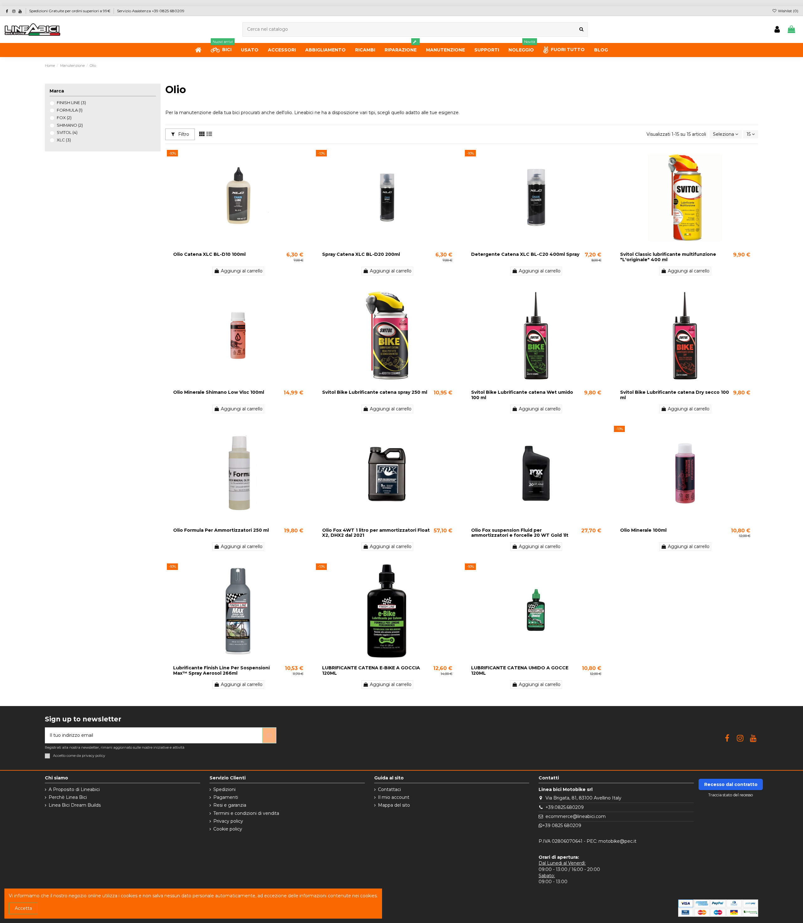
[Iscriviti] (269, 735)
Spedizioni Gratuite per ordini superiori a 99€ (70, 10)
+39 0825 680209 (561, 825)
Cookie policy (227, 829)
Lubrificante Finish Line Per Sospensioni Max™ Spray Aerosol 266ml (221, 670)
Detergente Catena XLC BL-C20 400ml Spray (525, 254)
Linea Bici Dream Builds (75, 805)
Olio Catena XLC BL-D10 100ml (209, 254)
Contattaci (389, 789)
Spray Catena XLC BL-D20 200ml (361, 254)
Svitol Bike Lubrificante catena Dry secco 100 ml (674, 394)
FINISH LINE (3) (71, 102)
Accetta (23, 908)
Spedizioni (224, 789)
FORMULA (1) (69, 110)
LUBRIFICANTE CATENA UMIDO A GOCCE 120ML (519, 670)
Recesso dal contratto (731, 784)
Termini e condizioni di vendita (246, 813)
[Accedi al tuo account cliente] (777, 29)
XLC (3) (64, 139)
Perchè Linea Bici (68, 797)
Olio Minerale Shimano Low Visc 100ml (218, 392)
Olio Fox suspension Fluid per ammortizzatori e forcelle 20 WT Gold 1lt (519, 532)
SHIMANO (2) (70, 125)
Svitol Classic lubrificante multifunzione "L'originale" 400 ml (668, 256)
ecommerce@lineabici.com (575, 816)
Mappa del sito (394, 805)
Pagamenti (225, 797)
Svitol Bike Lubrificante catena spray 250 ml (374, 392)
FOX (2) (64, 117)
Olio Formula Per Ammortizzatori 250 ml (221, 530)
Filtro (183, 134)
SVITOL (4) (67, 132)
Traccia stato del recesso (730, 795)
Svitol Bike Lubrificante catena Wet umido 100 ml (522, 394)
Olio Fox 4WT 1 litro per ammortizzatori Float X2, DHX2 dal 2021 (376, 532)
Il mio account (393, 797)
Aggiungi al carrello (242, 271)
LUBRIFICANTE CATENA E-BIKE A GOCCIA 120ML (371, 670)
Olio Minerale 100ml (643, 530)
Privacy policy (228, 821)
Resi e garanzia (229, 805)
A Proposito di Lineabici (74, 789)
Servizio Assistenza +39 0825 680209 (150, 10)
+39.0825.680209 (564, 807)
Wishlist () (787, 10)
